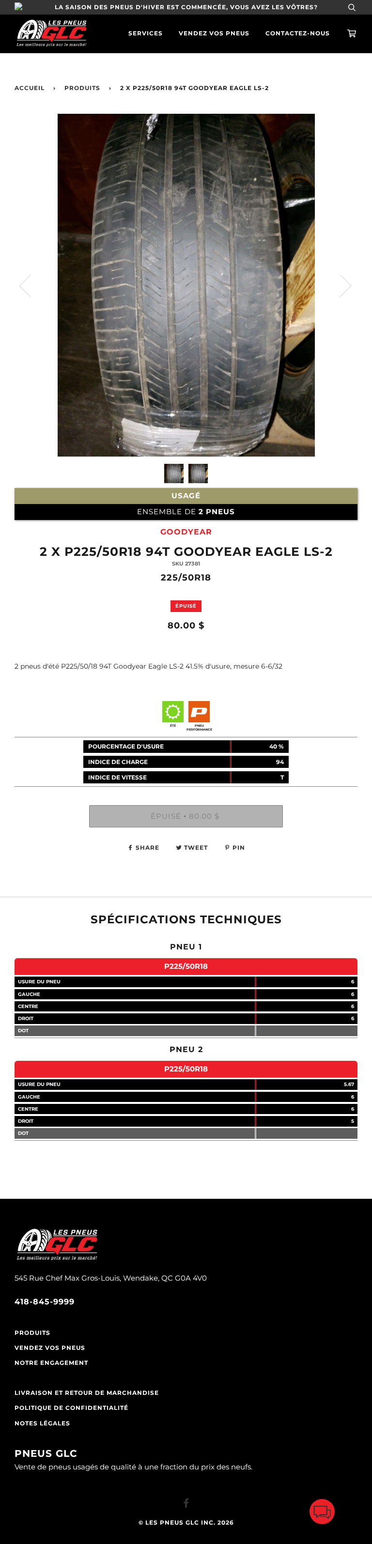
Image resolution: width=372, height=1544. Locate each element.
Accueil (30, 88)
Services (145, 33)
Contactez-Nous (297, 33)
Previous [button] (31, 285)
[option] (186, 285)
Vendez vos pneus (214, 33)
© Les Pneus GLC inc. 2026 (186, 1522)
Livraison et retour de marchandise (87, 1393)
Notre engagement (51, 1363)
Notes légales (42, 1423)
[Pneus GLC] (57, 1259)
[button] (322, 1514)
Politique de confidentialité (71, 1408)
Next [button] (339, 285)
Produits (82, 88)
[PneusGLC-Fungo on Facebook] (186, 1504)
